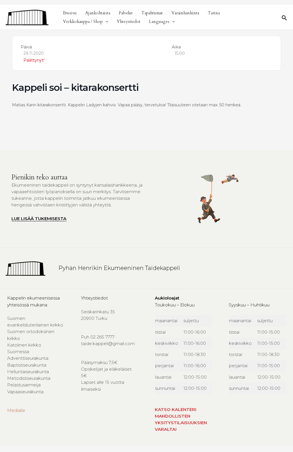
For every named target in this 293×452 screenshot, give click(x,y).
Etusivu (70, 13)
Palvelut (126, 13)
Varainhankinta (185, 13)
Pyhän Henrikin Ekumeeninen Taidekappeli (119, 268)
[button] (105, 21)
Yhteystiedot (128, 21)
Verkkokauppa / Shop (83, 21)
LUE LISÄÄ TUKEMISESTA (38, 218)
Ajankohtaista (97, 13)
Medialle (16, 410)
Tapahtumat (152, 13)
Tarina (214, 13)
